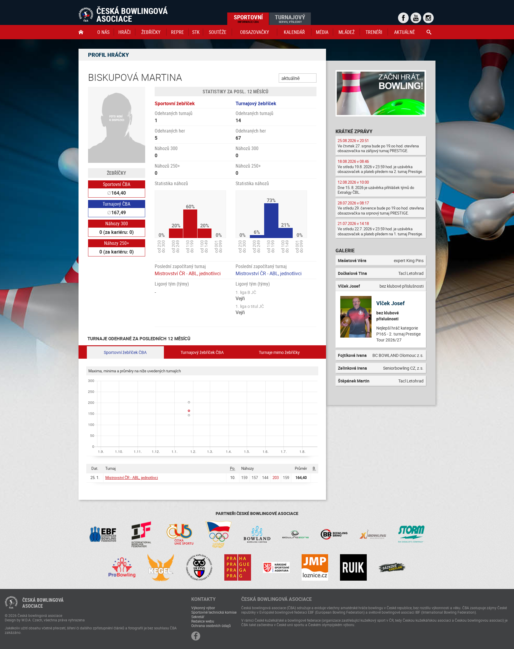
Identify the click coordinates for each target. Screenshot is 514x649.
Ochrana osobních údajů (211, 625)
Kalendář (294, 32)
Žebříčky (150, 32)
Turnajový (290, 18)
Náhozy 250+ (116, 243)
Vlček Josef (390, 303)
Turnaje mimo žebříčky (279, 352)
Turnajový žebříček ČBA (202, 352)
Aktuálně (404, 32)
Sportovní (248, 18)
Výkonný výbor (203, 607)
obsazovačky (254, 32)
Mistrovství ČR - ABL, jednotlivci (188, 273)
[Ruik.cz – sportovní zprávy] (353, 567)
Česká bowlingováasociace (43, 603)
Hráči (124, 32)
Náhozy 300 (116, 223)
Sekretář (197, 616)
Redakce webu (202, 621)
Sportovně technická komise (213, 612)
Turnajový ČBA (116, 204)
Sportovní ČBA (116, 184)
